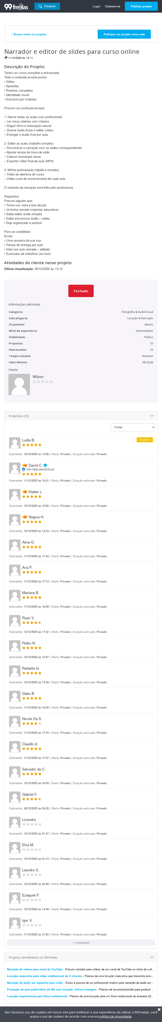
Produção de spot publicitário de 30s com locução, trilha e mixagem (52, 989)
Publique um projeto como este (124, 34)
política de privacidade (115, 1016)
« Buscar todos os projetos (28, 34)
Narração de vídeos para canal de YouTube (35, 969)
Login (96, 6)
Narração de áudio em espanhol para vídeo (35, 983)
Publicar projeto (141, 6)
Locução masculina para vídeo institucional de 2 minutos (44, 976)
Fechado (81, 290)
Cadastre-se (112, 6)
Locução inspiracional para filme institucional (37, 996)
